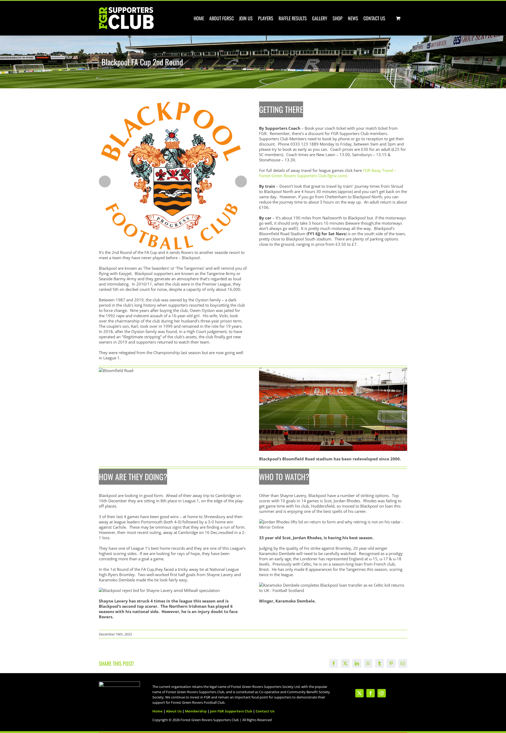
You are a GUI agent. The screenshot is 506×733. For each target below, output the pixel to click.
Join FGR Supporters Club (231, 711)
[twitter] (359, 693)
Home (157, 711)
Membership (196, 711)
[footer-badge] (119, 683)
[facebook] (370, 693)
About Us (174, 711)
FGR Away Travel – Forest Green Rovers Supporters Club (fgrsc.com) (327, 173)
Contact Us (265, 711)
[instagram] (381, 693)
